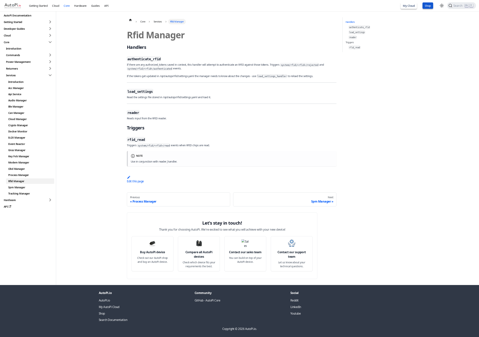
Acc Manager (16, 88)
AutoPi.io (104, 300)
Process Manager (18, 175)
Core (67, 5)
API (106, 5)
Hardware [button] (10, 200)
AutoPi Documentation (17, 15)
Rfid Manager (16, 181)
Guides (95, 5)
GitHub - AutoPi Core (207, 300)
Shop (428, 5)
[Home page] (130, 19)
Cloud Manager (17, 119)
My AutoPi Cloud (109, 307)
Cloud (55, 5)
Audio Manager (17, 100)
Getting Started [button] (13, 22)
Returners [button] (12, 68)
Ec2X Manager (16, 137)
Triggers (350, 42)
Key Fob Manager (18, 156)
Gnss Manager (16, 150)
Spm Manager (16, 187)
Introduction (13, 48)
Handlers (350, 22)
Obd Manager (16, 168)
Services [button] (11, 75)
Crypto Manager (18, 125)
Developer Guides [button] (14, 28)
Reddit (294, 300)
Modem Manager (18, 162)
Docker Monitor (17, 131)
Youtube (295, 313)
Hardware (80, 5)
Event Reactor (16, 143)
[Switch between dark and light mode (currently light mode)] (442, 6)
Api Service (14, 94)
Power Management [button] (18, 62)
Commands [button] (13, 55)
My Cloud (409, 5)
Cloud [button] (7, 35)
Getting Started (38, 5)
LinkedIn (295, 307)
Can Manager (16, 112)
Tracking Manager (19, 193)
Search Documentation (113, 320)
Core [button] (6, 42)
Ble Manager (15, 106)
